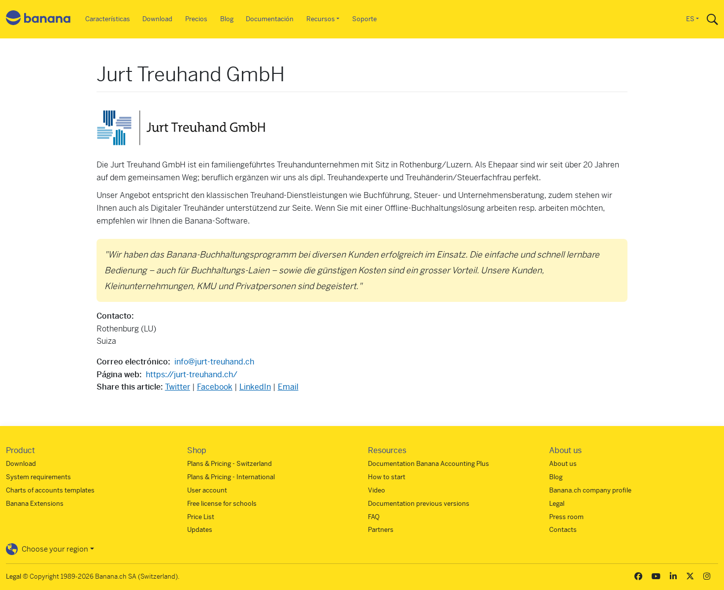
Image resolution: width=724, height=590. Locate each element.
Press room (566, 517)
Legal (556, 503)
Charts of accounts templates (50, 490)
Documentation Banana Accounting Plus (428, 463)
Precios (196, 19)
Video (376, 490)
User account (207, 490)
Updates (199, 529)
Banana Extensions (35, 503)
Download (157, 19)
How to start (386, 477)
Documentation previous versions (418, 503)
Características (107, 19)
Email (288, 387)
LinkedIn (255, 387)
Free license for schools (222, 503)
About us (563, 463)
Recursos (320, 19)
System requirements (38, 477)
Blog (226, 19)
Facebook (214, 387)
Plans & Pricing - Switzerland (229, 463)
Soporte (364, 19)
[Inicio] (38, 19)
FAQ (374, 517)
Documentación (270, 19)
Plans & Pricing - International (231, 477)
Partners (381, 529)
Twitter (177, 387)
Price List (200, 517)
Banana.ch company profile (590, 490)
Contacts (563, 529)
